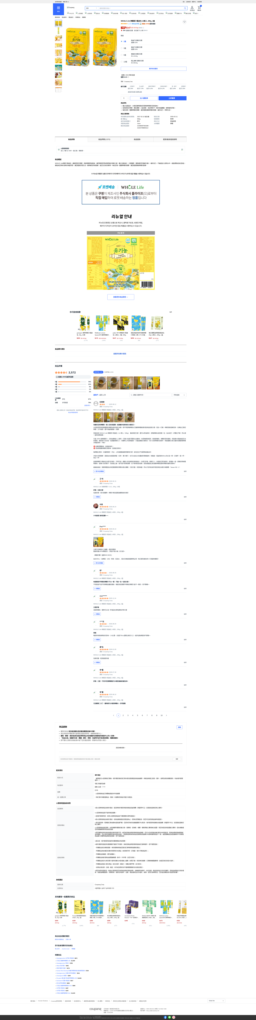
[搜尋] (185, 8)
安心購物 (100, 1000)
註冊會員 (188, 1)
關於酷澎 (32, 1000)
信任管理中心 (77, 1000)
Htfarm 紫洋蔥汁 (60, 965)
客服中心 (194, 1)
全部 (87, 8)
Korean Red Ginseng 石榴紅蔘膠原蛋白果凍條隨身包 (70, 970)
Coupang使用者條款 (56, 1000)
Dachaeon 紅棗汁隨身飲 (63, 980)
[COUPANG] (95, 1009)
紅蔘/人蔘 (68, 939)
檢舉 (177, 759)
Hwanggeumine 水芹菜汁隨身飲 (65, 958)
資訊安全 (107, 1000)
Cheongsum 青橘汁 (61, 975)
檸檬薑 (73, 949)
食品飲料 (64, 17)
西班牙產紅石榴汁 (61, 968)
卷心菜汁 (57, 949)
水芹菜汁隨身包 (60, 988)
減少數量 (128, 97)
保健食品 (77, 17)
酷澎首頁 (57, 17)
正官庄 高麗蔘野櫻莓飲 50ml (64, 985)
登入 (184, 1)
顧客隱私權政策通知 (89, 1000)
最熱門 (95, 395)
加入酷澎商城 (132, 1000)
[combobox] (179, 395)
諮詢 (179, 727)
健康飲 (84, 17)
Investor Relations (43, 1000)
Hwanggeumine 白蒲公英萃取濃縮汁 (66, 973)
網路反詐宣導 (142, 1000)
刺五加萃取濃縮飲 (61, 983)
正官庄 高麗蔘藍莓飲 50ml (63, 993)
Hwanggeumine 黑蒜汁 (62, 963)
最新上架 (102, 395)
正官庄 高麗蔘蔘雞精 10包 (63, 960)
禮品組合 (71, 17)
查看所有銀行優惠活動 (135, 92)
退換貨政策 (68, 1000)
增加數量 (128, 99)
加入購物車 (144, 98)
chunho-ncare (66, 949)
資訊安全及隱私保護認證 (119, 1000)
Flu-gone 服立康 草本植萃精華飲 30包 (66, 978)
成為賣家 (199, 1)
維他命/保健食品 (59, 939)
